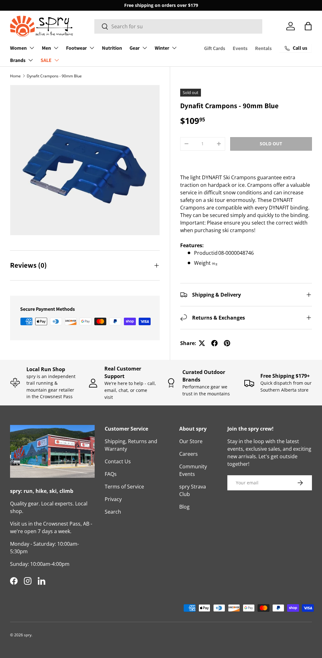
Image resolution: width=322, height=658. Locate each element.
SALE (46, 60)
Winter (162, 48)
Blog (184, 506)
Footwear (76, 48)
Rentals (263, 48)
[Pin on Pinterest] (227, 343)
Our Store (191, 441)
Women (18, 48)
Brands (17, 60)
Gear (135, 48)
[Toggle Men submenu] (56, 48)
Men (46, 48)
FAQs (111, 474)
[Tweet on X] (202, 343)
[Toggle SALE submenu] (56, 60)
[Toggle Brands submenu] (30, 60)
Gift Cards (214, 48)
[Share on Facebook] (214, 343)
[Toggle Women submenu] (32, 48)
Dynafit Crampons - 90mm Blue (54, 76)
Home (15, 76)
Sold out (271, 144)
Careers (188, 453)
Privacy (113, 499)
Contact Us (118, 461)
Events (240, 48)
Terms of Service (124, 486)
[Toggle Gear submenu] (144, 48)
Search (113, 511)
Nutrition (112, 48)
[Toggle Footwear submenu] (92, 48)
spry (27, 635)
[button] (308, 26)
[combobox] (178, 26)
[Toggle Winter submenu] (174, 48)
